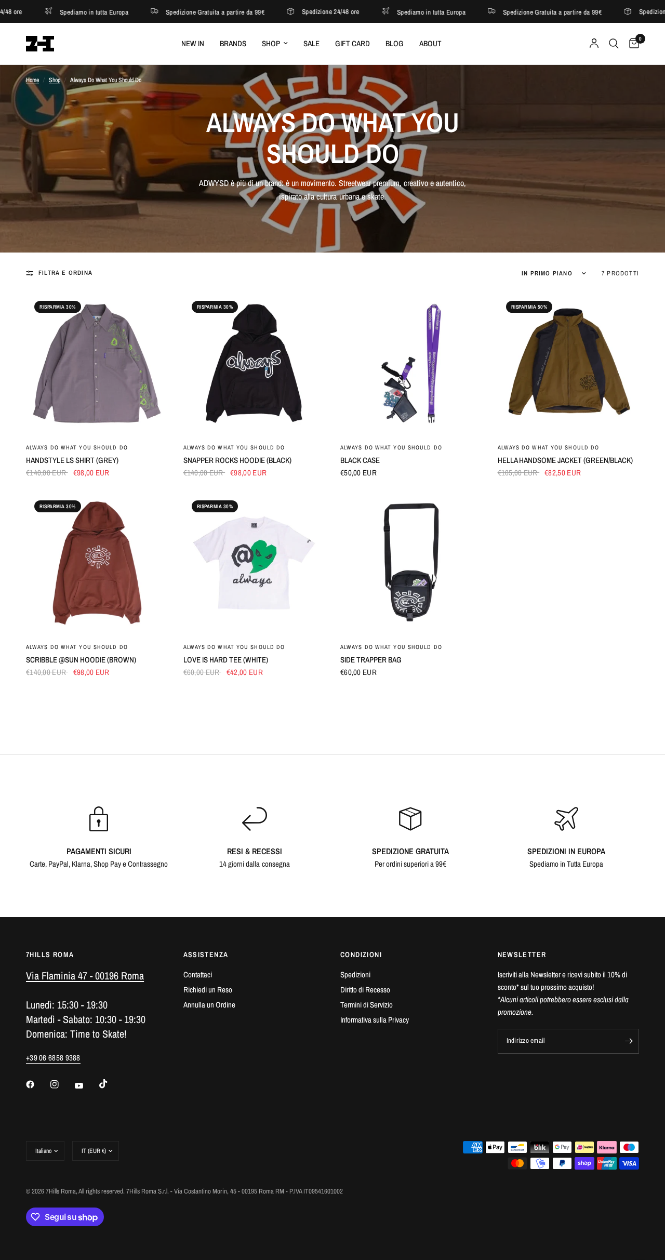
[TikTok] (110, 1083)
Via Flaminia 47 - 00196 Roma (85, 976)
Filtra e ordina (65, 273)
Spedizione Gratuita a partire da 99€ (162, 12)
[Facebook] (37, 1084)
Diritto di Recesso (365, 989)
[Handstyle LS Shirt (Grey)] (97, 363)
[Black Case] (411, 363)
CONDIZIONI (361, 954)
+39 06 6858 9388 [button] (53, 1057)
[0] (631, 43)
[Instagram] (61, 1084)
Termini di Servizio (366, 1004)
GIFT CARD (352, 43)
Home (32, 80)
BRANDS (233, 43)
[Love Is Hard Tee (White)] (254, 563)
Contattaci (197, 974)
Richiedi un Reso (207, 989)
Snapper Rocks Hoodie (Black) (237, 460)
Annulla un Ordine (209, 1004)
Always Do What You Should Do (77, 447)
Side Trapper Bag (371, 659)
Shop (54, 80)
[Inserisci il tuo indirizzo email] (628, 1041)
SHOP (271, 43)
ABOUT (430, 43)
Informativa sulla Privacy (374, 1019)
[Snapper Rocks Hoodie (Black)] (254, 363)
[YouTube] (86, 1085)
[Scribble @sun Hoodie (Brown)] (97, 563)
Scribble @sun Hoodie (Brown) (81, 659)
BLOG (394, 43)
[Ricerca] (614, 43)
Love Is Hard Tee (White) (225, 659)
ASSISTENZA (206, 954)
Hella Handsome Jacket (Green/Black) (565, 460)
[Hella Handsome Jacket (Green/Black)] (569, 363)
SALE (311, 43)
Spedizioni (355, 974)
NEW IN (192, 43)
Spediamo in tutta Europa (378, 12)
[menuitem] (193, 43)
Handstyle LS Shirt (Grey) (72, 460)
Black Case (360, 460)
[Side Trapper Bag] (411, 563)
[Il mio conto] (594, 43)
